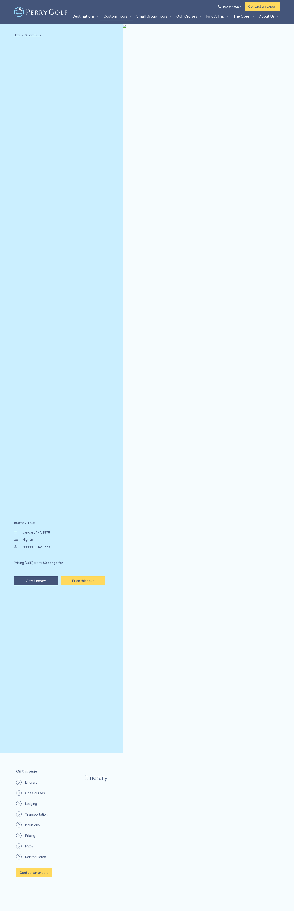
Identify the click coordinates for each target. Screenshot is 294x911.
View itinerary (36, 581)
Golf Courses (35, 793)
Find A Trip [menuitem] (215, 16)
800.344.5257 (231, 6)
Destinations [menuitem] (83, 16)
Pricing (30, 835)
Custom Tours (33, 35)
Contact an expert (262, 6)
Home (17, 35)
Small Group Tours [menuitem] (151, 16)
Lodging (31, 803)
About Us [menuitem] (267, 16)
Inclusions (32, 825)
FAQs (29, 846)
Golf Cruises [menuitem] (186, 16)
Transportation (36, 814)
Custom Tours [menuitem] (115, 16)
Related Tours (35, 857)
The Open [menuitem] (241, 16)
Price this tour (83, 581)
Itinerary (31, 782)
